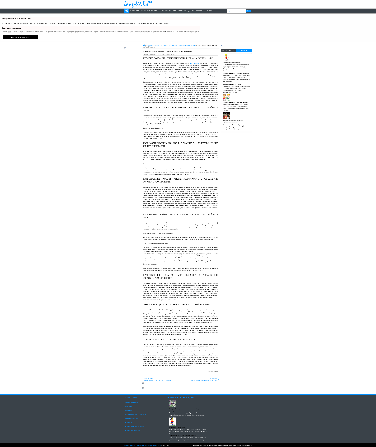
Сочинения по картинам (132, 430)
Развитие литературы (131, 418)
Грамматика (128, 410)
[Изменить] (143, 383)
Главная (126, 11)
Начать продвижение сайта (20, 37)
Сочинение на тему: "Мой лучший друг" (236, 102)
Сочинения (128, 422)
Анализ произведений (167, 11)
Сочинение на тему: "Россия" (232, 84)
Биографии (134, 11)
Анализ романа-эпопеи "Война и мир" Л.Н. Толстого (167, 51)
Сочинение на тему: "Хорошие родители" (236, 73)
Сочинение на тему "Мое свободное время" (182, 436)
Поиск (248, 11)
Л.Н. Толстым (194, 63)
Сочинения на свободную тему (134, 426)
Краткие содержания (149, 11)
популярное (228, 50)
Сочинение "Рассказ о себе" (232, 63)
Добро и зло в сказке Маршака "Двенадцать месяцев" (233, 122)
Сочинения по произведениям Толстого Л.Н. (166, 54)
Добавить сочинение (196, 11)
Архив (244, 50)
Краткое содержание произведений (135, 414)
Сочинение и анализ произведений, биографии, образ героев (142, 445)
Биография (128, 406)
